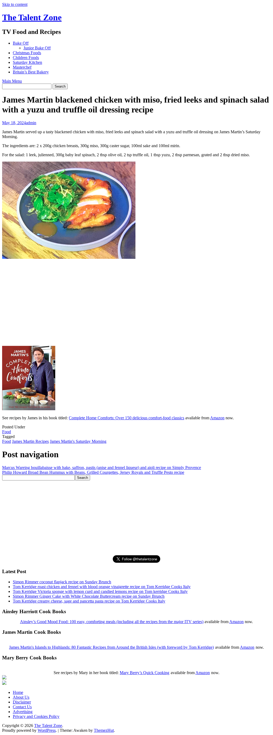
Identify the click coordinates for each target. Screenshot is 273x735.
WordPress (47, 730)
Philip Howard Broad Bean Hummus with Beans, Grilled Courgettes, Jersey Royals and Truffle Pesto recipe (93, 472)
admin (31, 122)
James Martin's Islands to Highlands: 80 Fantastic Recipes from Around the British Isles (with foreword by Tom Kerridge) (111, 647)
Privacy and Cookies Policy (36, 716)
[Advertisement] (42, 307)
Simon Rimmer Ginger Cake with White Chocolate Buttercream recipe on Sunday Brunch (88, 596)
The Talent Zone (32, 17)
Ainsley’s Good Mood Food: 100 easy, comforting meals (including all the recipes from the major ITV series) (111, 621)
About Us (21, 697)
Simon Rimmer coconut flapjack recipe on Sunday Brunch (62, 582)
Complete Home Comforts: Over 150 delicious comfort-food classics (126, 418)
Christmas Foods (27, 52)
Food (6, 431)
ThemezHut (104, 730)
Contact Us (22, 707)
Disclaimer (22, 702)
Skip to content (14, 4)
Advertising (23, 711)
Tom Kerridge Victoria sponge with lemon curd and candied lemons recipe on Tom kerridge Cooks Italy (100, 591)
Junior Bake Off (37, 48)
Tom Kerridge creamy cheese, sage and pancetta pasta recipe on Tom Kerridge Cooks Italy (89, 601)
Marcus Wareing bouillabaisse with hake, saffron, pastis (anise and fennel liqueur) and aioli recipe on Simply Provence (101, 467)
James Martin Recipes (30, 441)
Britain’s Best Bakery (31, 72)
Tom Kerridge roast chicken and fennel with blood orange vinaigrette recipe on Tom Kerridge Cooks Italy (102, 586)
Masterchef (22, 67)
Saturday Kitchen (27, 62)
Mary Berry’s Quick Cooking (144, 672)
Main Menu (12, 81)
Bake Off (21, 43)
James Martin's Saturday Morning (78, 441)
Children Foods (26, 57)
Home (18, 692)
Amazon (217, 418)
